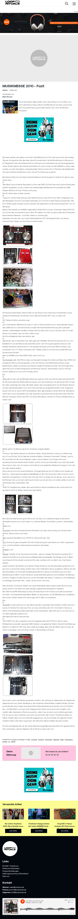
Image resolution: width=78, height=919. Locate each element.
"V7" (4, 325)
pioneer (4, 741)
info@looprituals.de (18, 892)
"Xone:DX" (6, 605)
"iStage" (5, 554)
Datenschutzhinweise (10, 868)
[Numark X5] (39, 413)
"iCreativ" (6, 550)
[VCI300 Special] (39, 298)
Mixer (62, 739)
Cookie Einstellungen (10, 871)
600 (29, 739)
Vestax (13, 741)
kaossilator (48, 739)
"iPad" (4, 526)
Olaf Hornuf (7, 97)
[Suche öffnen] (67, 4)
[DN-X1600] (39, 686)
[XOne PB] (39, 644)
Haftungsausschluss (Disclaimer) (15, 874)
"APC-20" (6, 379)
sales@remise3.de (17, 887)
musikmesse (69, 739)
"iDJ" (4, 542)
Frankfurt (41, 739)
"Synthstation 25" (9, 360)
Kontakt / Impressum (10, 866)
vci (9, 741)
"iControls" (6, 530)
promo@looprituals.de (17, 890)
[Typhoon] (39, 235)
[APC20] (39, 434)
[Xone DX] (39, 665)
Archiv (14, 739)
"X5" (4, 341)
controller (34, 739)
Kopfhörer (56, 739)
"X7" (4, 320)
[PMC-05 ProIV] (39, 256)
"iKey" (4, 538)
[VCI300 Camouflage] (39, 277)
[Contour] (39, 504)
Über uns (6, 876)
